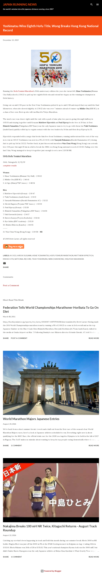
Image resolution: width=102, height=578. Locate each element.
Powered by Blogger (52, 571)
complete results (9, 165)
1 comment (16, 445)
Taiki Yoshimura (40, 259)
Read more (94, 338)
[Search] (91, 4)
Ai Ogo (13, 255)
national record (23, 259)
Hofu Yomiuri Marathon (23, 91)
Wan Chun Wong (56, 259)
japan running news (20, 4)
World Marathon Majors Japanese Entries (31, 419)
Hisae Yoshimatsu (40, 255)
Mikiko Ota (8, 259)
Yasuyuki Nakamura (74, 259)
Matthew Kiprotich (83, 255)
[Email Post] (4, 264)
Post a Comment (11, 285)
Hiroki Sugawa (24, 255)
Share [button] (6, 267)
